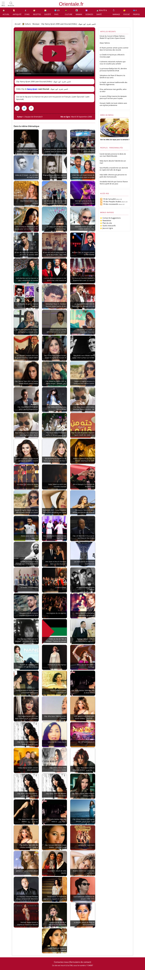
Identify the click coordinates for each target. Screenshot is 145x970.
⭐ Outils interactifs (108, 225)
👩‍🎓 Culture (68, 12)
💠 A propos (136, 12)
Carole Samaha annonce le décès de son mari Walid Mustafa (113, 155)
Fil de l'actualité (109, 199)
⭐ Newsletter (105, 220)
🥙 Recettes (37, 12)
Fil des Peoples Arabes (112, 201)
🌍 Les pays (57, 12)
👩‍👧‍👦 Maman (79, 12)
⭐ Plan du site (106, 223)
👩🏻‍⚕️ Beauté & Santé (101, 12)
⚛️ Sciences (89, 12)
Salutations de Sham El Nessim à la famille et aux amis (112, 76)
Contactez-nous (61, 962)
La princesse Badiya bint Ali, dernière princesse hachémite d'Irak (113, 69)
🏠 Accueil (6, 12)
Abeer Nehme (105, 43)
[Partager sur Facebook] (17, 108)
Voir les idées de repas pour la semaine (114, 140)
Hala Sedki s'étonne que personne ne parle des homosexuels (113, 176)
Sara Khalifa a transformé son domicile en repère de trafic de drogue (114, 169)
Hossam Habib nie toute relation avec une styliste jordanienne (113, 104)
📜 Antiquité (17, 12)
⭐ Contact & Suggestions (110, 218)
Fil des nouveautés (110, 204)
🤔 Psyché (126, 12)
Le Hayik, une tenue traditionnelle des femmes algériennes (113, 83)
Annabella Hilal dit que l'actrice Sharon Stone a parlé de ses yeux (114, 182)
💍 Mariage (116, 12)
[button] (3, 4)
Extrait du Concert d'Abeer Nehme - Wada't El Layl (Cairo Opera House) (112, 37)
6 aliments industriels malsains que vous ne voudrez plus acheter (112, 62)
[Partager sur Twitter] (24, 108)
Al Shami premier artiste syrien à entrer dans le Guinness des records (114, 49)
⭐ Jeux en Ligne (106, 228)
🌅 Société (47, 12)
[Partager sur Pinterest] (31, 108)
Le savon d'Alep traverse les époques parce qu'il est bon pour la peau (113, 97)
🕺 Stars (27, 12)
